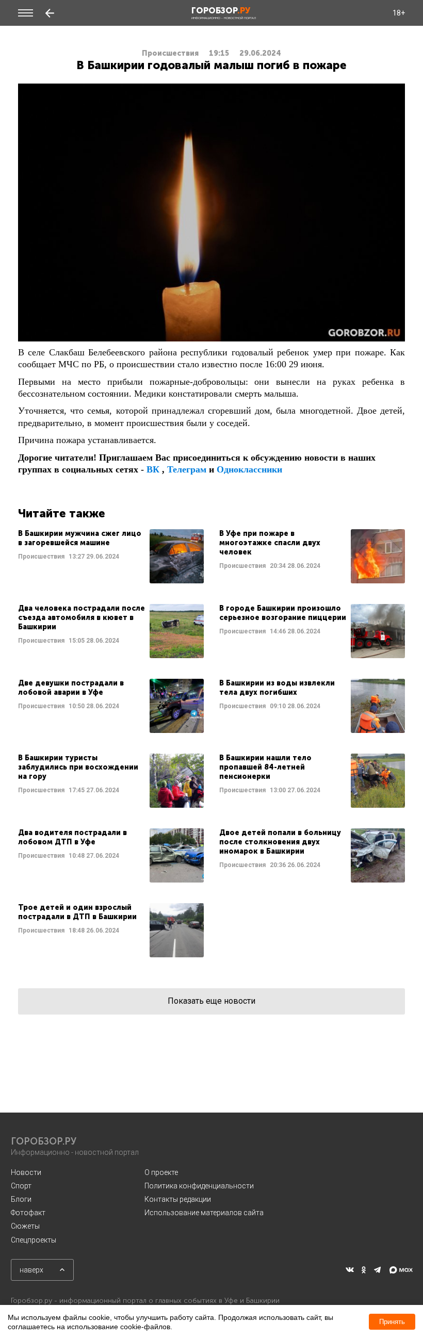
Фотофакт (28, 1213)
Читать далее (111, 556)
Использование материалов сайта (204, 1213)
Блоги (21, 1199)
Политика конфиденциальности (199, 1186)
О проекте (161, 1172)
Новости (26, 1172)
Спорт (21, 1186)
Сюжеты (25, 1226)
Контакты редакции (177, 1199)
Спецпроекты (33, 1240)
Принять (392, 1322)
